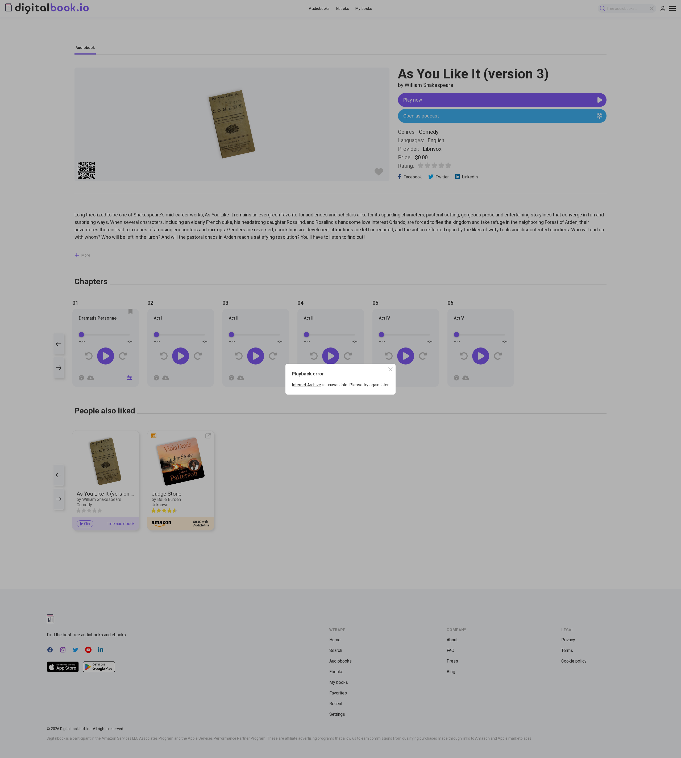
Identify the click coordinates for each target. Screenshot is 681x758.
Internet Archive (306, 384)
